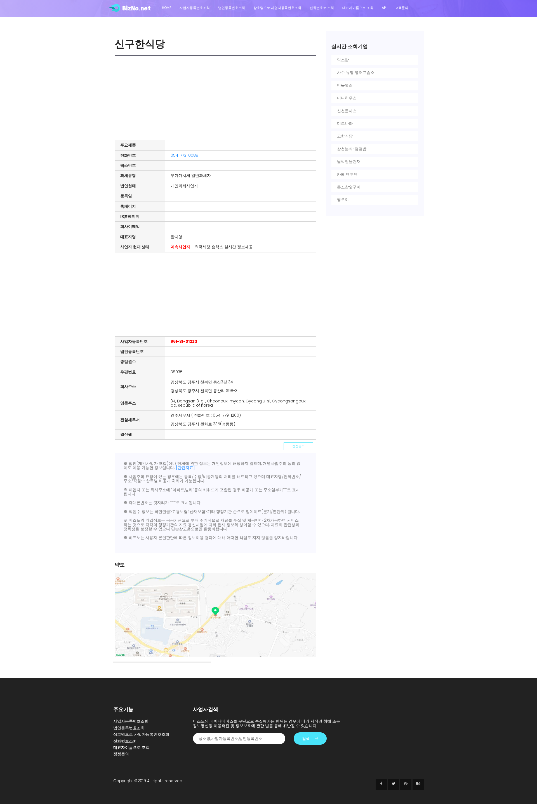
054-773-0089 (184, 155)
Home (166, 7)
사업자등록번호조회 (195, 7)
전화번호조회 (125, 741)
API (384, 7)
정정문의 (298, 446)
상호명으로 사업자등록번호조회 (277, 7)
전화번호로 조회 (322, 7)
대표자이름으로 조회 (357, 7)
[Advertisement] (216, 98)
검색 (306, 738)
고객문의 (401, 7)
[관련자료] (185, 467)
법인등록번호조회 (231, 7)
